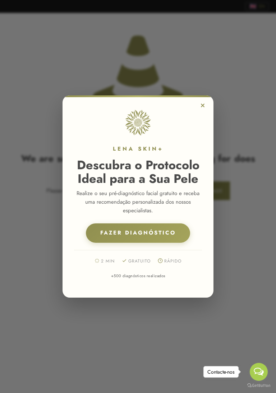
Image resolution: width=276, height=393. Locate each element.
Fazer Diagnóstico (138, 233)
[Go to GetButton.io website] (258, 385)
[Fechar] (202, 105)
